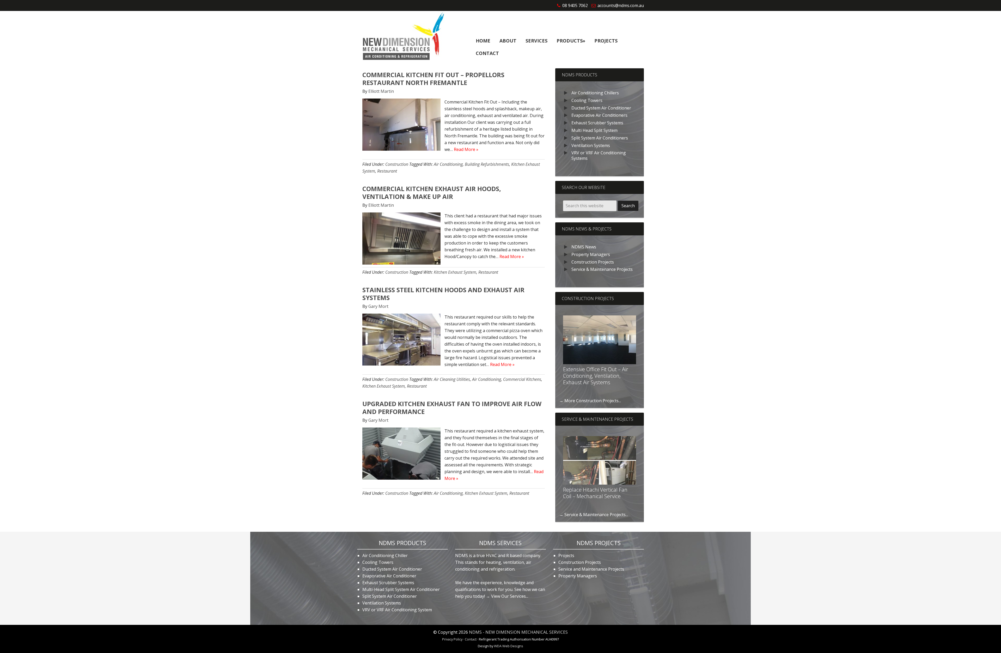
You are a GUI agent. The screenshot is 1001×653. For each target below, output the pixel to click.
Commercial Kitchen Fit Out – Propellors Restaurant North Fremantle (433, 78)
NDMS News (583, 247)
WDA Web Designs (508, 646)
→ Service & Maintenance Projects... (593, 514)
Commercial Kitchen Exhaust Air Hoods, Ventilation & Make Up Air (431, 192)
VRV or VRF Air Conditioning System (397, 610)
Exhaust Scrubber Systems (597, 123)
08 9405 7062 (575, 5)
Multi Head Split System (594, 130)
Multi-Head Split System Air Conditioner (401, 589)
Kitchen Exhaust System (455, 272)
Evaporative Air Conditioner (389, 576)
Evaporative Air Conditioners (599, 115)
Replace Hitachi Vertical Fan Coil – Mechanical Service (595, 493)
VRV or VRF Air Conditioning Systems (598, 155)
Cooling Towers (586, 100)
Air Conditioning (448, 164)
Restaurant (387, 171)
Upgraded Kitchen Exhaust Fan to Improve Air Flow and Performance (451, 407)
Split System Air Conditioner (389, 596)
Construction (396, 164)
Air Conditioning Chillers (595, 93)
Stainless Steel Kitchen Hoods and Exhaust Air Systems (443, 293)
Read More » (466, 149)
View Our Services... (509, 596)
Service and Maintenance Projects (591, 569)
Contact (471, 639)
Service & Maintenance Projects (602, 269)
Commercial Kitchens (522, 379)
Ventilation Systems (590, 145)
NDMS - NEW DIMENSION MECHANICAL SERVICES (518, 632)
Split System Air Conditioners (599, 138)
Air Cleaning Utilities (452, 379)
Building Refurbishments (487, 164)
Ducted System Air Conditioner (601, 108)
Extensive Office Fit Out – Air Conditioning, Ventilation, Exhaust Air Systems (595, 376)
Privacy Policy (452, 639)
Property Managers (590, 254)
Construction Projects (592, 262)
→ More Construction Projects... (590, 401)
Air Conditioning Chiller (385, 555)
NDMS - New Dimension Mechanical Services (401, 37)
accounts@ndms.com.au (620, 5)
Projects (566, 555)
